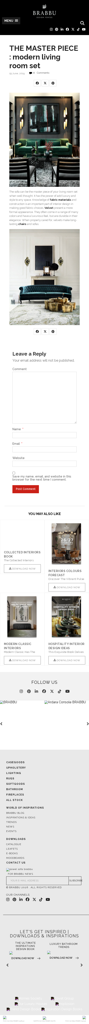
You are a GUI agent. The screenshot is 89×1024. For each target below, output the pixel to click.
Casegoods (15, 762)
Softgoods (15, 783)
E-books (12, 853)
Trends (11, 822)
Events (11, 831)
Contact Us (15, 862)
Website (18, 458)
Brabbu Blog (15, 813)
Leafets (12, 849)
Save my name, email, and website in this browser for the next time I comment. (41, 478)
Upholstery (16, 767)
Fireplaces (15, 794)
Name (17, 429)
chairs (22, 224)
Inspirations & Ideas (20, 817)
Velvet (48, 207)
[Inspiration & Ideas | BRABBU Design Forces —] (44, 11)
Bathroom (14, 789)
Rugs (10, 778)
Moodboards (15, 858)
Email (17, 443)
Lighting (13, 773)
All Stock (14, 800)
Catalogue (13, 844)
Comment (19, 369)
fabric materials (60, 199)
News (10, 826)
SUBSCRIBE (75, 880)
